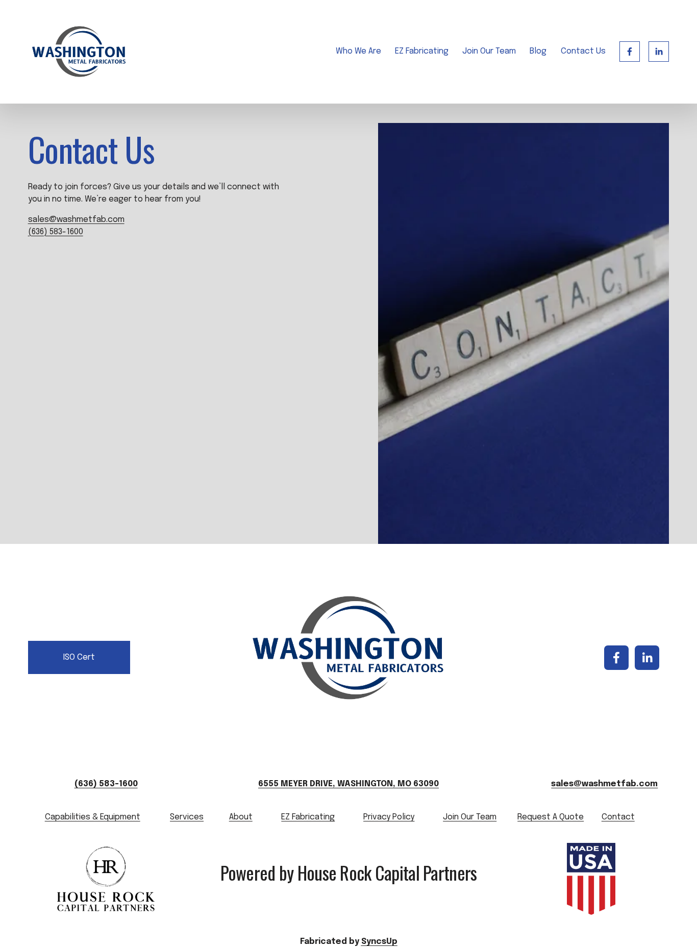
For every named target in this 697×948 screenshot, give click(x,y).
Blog (538, 51)
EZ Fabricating (422, 51)
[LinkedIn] (659, 51)
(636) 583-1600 (55, 232)
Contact (618, 817)
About (241, 817)
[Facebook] (629, 51)
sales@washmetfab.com (76, 219)
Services (187, 817)
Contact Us (583, 51)
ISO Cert (79, 657)
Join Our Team (489, 51)
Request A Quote (550, 817)
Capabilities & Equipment (92, 817)
